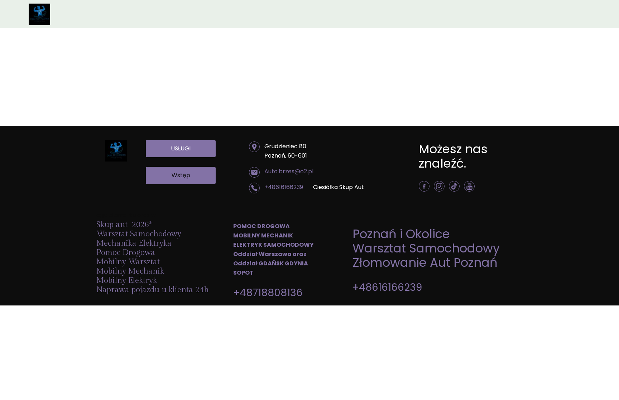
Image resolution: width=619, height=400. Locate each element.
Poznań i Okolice (401, 233)
